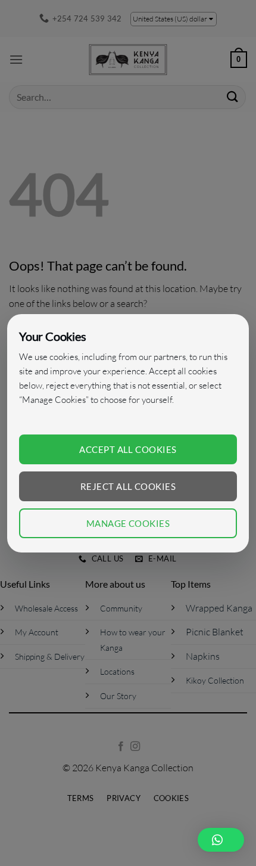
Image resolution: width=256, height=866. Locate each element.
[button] (221, 840)
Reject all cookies (128, 486)
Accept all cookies (127, 449)
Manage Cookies (128, 523)
